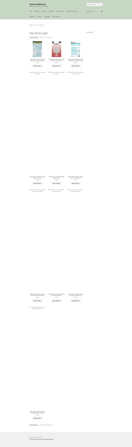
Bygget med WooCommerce (47, 439)
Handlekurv (37, 11)
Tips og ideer (47, 16)
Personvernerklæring (71, 11)
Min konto (44, 11)
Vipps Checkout (56, 16)
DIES (35, 25)
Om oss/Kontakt (60, 11)
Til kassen (39, 16)
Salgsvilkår (32, 16)
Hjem (30, 11)
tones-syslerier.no (37, 4)
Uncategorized (90, 32)
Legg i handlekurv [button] (37, 65)
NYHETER (51, 11)
